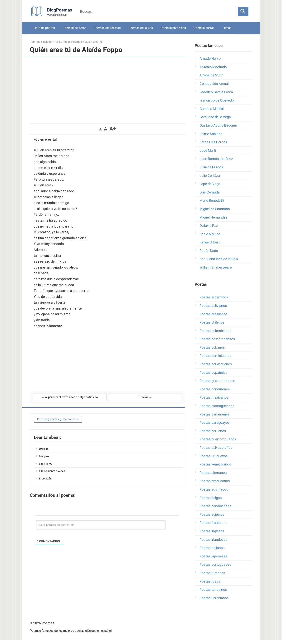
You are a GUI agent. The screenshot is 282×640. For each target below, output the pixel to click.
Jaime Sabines (211, 134)
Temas (226, 28)
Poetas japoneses (214, 556)
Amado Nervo (210, 59)
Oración (44, 448)
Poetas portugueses (215, 564)
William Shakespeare (216, 267)
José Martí (208, 150)
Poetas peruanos (213, 431)
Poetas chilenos (212, 322)
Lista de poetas (44, 28)
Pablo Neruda (210, 234)
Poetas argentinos (214, 297)
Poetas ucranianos (214, 598)
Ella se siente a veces (52, 471)
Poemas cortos (204, 28)
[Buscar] (243, 11)
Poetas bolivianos (213, 306)
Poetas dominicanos (215, 356)
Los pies (44, 456)
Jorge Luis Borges (213, 142)
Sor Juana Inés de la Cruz (219, 259)
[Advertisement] (107, 91)
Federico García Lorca (216, 92)
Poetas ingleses (212, 531)
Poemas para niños (173, 28)
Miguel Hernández (213, 217)
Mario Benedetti (212, 200)
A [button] (100, 129)
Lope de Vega (210, 184)
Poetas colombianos (215, 331)
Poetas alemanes (213, 473)
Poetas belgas (211, 498)
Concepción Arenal (214, 84)
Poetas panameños (215, 414)
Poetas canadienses (215, 506)
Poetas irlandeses (214, 540)
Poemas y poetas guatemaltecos (58, 419)
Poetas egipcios (212, 514)
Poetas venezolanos (215, 464)
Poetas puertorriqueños (218, 439)
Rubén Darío (209, 251)
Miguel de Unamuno (215, 209)
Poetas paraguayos (215, 422)
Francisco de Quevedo (217, 100)
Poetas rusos (210, 581)
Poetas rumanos (212, 573)
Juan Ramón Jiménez (216, 159)
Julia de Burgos (211, 167)
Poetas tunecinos (213, 590)
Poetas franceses (213, 523)
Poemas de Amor (74, 28)
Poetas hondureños (215, 389)
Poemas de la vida (140, 28)
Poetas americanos (215, 481)
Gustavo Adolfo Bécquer (218, 125)
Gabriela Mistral (212, 109)
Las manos (45, 463)
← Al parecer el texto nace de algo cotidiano (70, 397)
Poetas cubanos (212, 347)
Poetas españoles (214, 372)
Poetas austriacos (214, 489)
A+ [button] (112, 128)
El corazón (45, 478)
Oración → (145, 397)
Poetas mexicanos (214, 397)
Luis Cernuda (210, 192)
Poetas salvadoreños (216, 448)
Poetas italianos (212, 548)
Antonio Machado (213, 67)
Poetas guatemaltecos (217, 381)
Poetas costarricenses (217, 339)
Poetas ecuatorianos (216, 364)
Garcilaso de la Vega (215, 117)
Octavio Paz (209, 226)
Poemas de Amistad (107, 28)
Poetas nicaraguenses (217, 406)
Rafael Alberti (210, 242)
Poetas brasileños (214, 314)
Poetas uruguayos (214, 456)
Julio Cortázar (210, 176)
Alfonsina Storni (212, 75)
